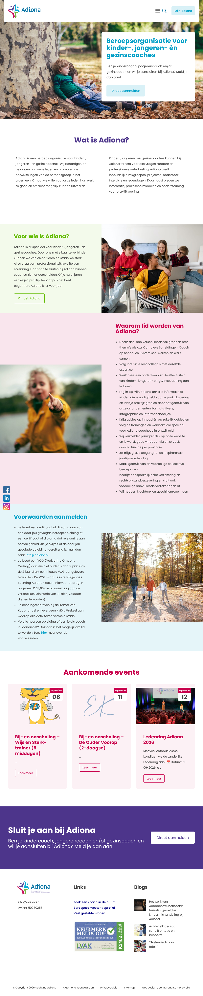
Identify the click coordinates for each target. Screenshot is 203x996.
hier (44, 632)
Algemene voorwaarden (78, 987)
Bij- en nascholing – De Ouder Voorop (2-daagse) (101, 742)
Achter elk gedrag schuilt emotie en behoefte (162, 930)
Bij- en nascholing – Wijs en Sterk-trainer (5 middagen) (37, 745)
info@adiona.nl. (37, 555)
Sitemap (129, 987)
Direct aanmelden (125, 90)
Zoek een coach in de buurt (94, 902)
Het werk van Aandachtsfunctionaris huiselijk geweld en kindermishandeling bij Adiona (166, 910)
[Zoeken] (164, 11)
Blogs (140, 887)
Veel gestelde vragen (89, 913)
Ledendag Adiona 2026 (163, 739)
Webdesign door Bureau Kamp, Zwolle (166, 987)
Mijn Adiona (183, 11)
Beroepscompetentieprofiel (94, 908)
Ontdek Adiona (29, 298)
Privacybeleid (109, 987)
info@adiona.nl (28, 902)
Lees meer (25, 773)
